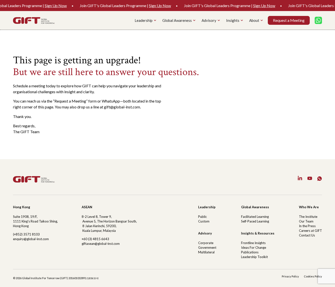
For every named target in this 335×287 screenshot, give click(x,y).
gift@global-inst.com (122, 106)
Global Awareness (255, 207)
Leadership (207, 207)
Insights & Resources (257, 233)
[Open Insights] (242, 20)
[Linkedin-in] (299, 178)
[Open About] (261, 20)
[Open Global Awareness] (194, 20)
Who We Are (309, 207)
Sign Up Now (51, 5)
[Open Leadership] (155, 20)
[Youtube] (309, 178)
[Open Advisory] (219, 20)
